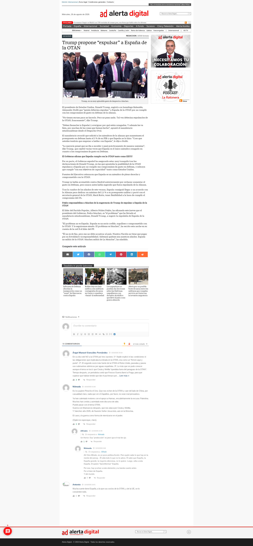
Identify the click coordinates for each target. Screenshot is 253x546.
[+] (110, 334)
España (77, 26)
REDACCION (131, 36)
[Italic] (78, 334)
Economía (116, 26)
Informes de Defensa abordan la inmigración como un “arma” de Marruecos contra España (72, 291)
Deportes (128, 26)
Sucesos (151, 26)
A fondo (140, 26)
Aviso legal (83, 2)
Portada (67, 26)
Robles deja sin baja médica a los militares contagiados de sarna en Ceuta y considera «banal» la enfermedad (94, 291)
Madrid (86, 30)
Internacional (90, 26)
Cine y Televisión (165, 26)
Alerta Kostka (182, 26)
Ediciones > (76, 30)
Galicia (149, 30)
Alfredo (104, 452)
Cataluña (112, 30)
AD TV (185, 30)
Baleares (104, 30)
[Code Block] (100, 334)
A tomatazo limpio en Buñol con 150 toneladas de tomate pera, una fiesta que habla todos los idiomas (110, 23)
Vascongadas (158, 30)
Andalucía (95, 30)
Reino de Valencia (138, 30)
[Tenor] (114, 334)
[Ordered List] (89, 334)
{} (107, 334)
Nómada (101, 434)
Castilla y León (123, 30)
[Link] (103, 334)
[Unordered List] (92, 334)
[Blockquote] (96, 334)
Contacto (110, 2)
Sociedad (104, 26)
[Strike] (85, 334)
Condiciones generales (97, 2)
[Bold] (74, 334)
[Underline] (81, 334)
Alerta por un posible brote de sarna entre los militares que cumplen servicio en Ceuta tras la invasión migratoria (138, 291)
